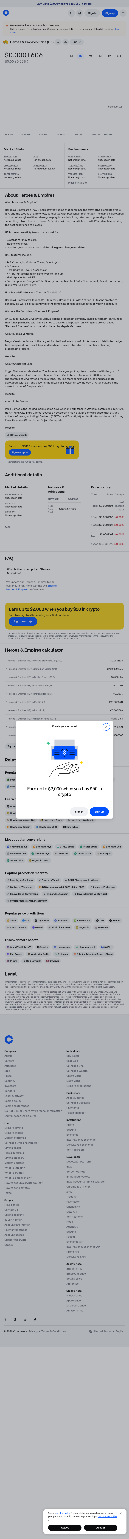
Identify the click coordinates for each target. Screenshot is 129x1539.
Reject (65, 1527)
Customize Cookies (107, 1516)
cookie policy (63, 1513)
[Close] (121, 1513)
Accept (100, 1527)
